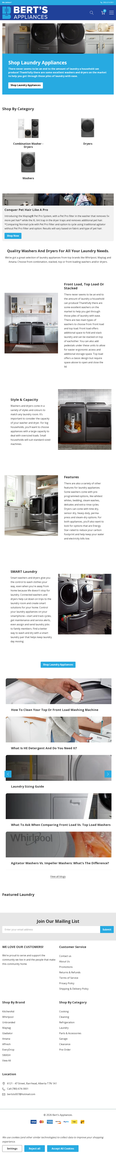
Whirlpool (7, 1017)
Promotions (66, 967)
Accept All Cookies (63, 1148)
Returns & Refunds (70, 972)
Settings (12, 1148)
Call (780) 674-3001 (17, 1088)
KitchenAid (8, 1011)
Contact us (65, 956)
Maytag (6, 1027)
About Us (64, 961)
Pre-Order (65, 1049)
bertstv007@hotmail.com (21, 1094)
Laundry (64, 1027)
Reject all (34, 1148)
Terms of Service (68, 977)
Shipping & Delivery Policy (74, 988)
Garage (63, 1038)
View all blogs (58, 876)
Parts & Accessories (70, 1033)
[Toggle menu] (111, 12)
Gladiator (7, 1033)
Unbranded (8, 1022)
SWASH (6, 1055)
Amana (6, 1038)
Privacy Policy (66, 983)
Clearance (64, 1044)
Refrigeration (66, 1022)
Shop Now (13, 235)
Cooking (64, 1011)
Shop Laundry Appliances (26, 85)
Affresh (6, 1044)
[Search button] (92, 12)
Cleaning (64, 1017)
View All (6, 1060)
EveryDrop (8, 1049)
